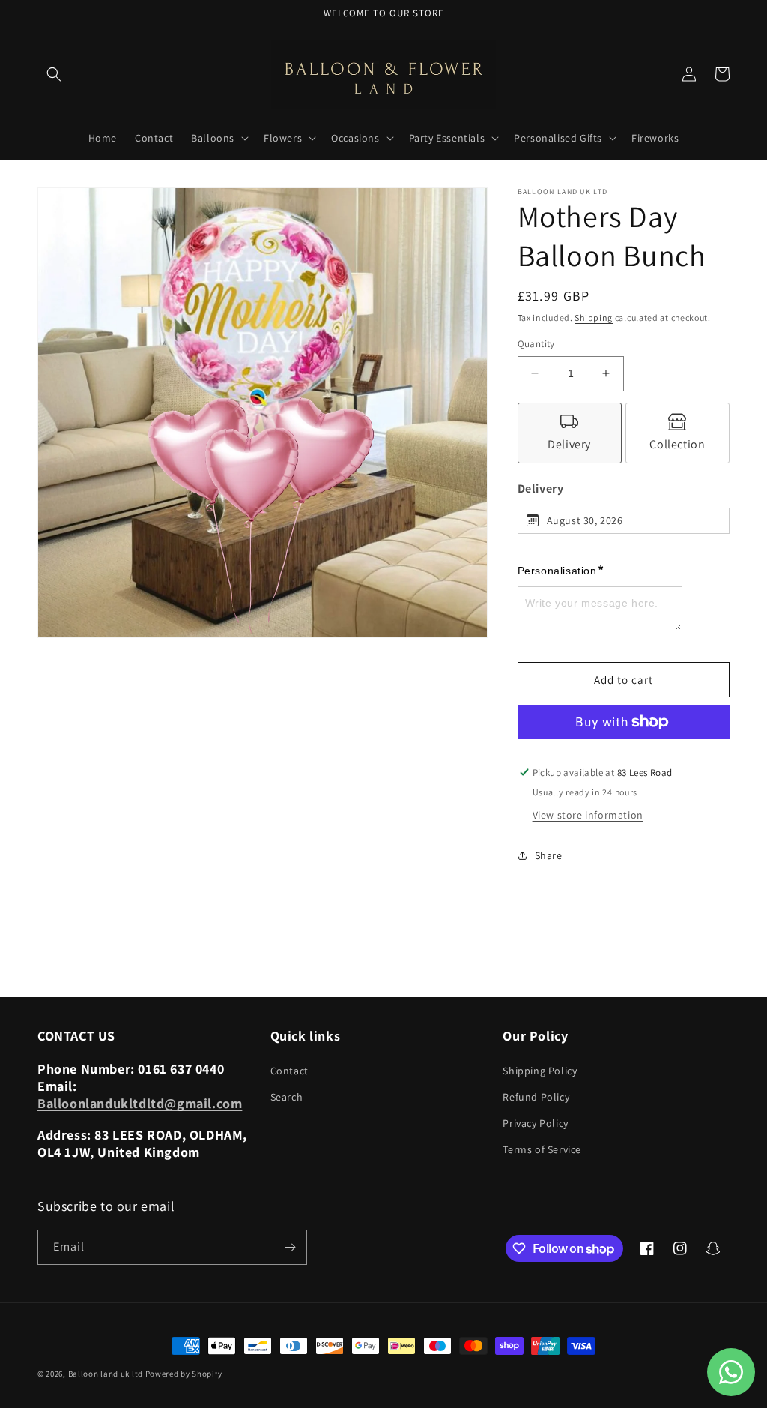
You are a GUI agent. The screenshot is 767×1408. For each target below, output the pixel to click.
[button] (53, 74)
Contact (289, 1070)
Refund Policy (536, 1097)
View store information (588, 815)
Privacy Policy (535, 1123)
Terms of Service (542, 1149)
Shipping (594, 317)
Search (286, 1097)
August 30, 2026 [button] (585, 520)
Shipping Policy (540, 1070)
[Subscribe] (289, 1247)
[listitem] (570, 433)
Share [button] (549, 855)
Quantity (536, 343)
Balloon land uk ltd (105, 1373)
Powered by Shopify (183, 1373)
